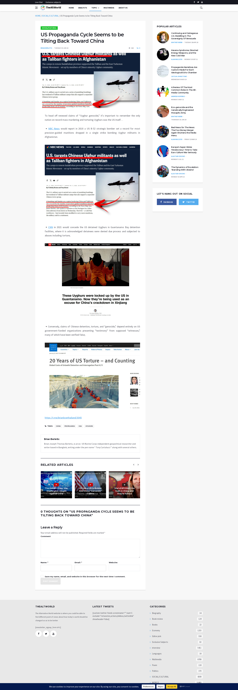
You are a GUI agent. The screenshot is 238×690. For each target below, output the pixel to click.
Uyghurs (89, 426)
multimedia (109, 7)
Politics (155, 671)
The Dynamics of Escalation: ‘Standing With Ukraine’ (184, 168)
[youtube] (202, 2)
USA (80, 426)
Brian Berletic (46, 48)
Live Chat (39, 2)
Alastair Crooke (178, 156)
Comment (46, 536)
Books (155, 624)
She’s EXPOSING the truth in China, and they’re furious (124, 491)
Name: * (44, 562)
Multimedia (156, 659)
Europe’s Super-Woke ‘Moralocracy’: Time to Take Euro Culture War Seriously (184, 150)
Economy (156, 630)
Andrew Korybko (178, 96)
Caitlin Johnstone (179, 76)
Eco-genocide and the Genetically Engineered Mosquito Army (182, 110)
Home (71, 7)
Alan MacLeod (176, 59)
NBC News (54, 128)
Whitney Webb (176, 42)
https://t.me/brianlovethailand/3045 (63, 417)
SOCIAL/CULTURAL (50, 15)
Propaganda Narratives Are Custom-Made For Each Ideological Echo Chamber (184, 70)
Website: (113, 562)
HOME (37, 15)
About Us (123, 7)
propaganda (69, 426)
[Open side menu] (36, 7)
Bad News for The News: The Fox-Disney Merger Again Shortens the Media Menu (183, 131)
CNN (50, 227)
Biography (156, 613)
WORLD (155, 682)
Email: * (78, 562)
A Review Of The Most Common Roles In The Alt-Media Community (183, 90)
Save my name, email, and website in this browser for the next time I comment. (85, 576)
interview (156, 647)
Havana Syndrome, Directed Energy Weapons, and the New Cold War (184, 53)
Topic (94, 7)
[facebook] (194, 2)
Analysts (82, 7)
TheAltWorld (53, 7)
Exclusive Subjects (160, 642)
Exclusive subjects (53, 2)
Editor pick (156, 636)
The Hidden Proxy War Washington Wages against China (56, 491)
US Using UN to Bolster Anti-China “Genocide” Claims (90, 491)
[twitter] (198, 2)
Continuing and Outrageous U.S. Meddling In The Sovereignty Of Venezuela (184, 36)
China (58, 426)
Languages (157, 653)
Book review (157, 619)
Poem (154, 665)
